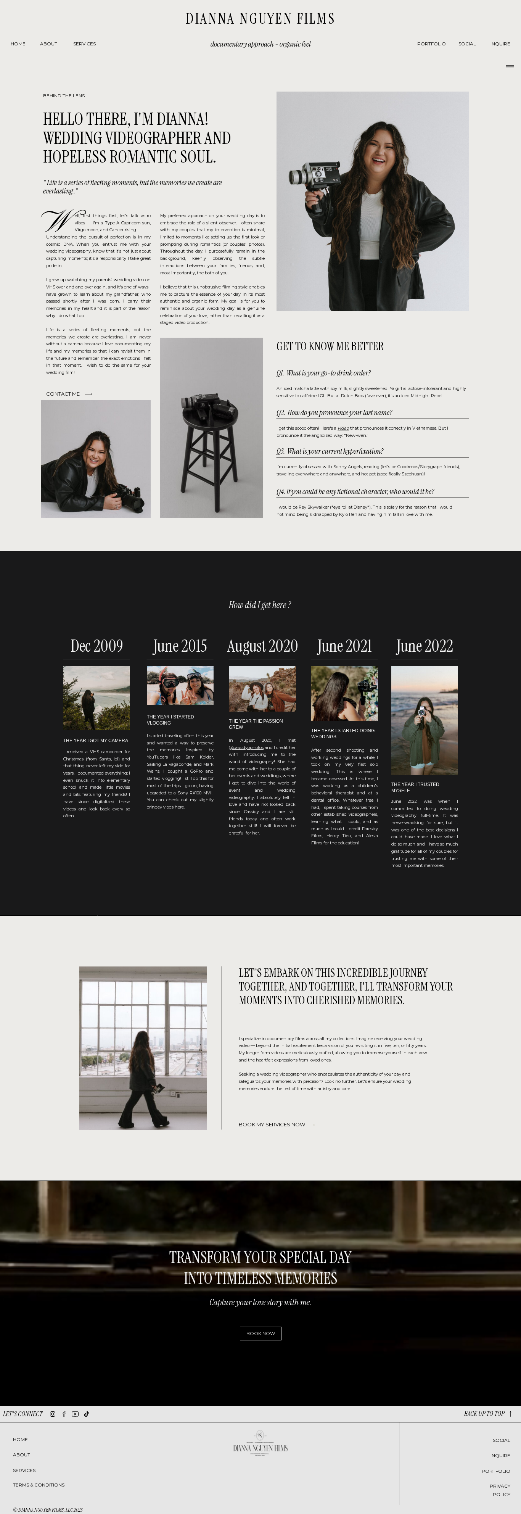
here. (180, 807)
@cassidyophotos (246, 747)
